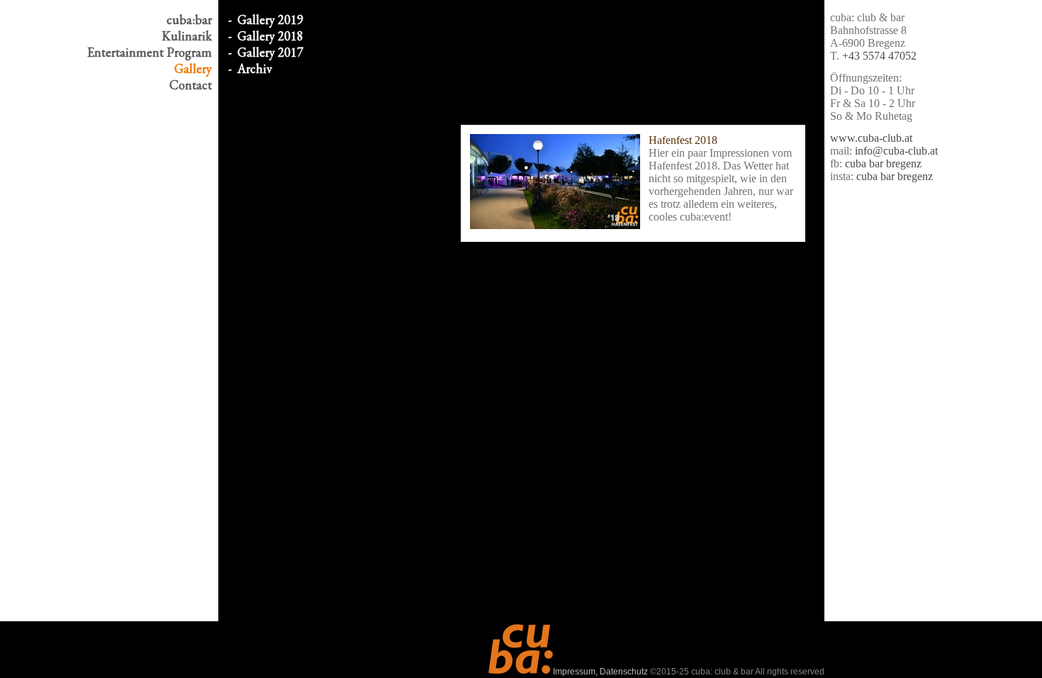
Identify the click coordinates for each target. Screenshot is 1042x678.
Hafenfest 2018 (683, 140)
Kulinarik (187, 36)
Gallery (193, 68)
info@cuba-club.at (896, 151)
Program (149, 52)
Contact (190, 85)
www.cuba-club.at (871, 138)
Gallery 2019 (270, 19)
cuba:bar (189, 19)
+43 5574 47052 (879, 56)
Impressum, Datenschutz (600, 672)
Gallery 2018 (270, 36)
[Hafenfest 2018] (555, 181)
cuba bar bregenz (883, 163)
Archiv (254, 68)
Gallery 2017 (270, 52)
